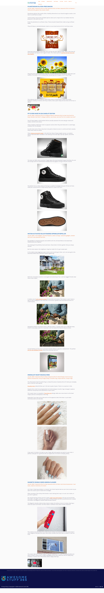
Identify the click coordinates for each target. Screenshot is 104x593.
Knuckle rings (31, 386)
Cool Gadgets (38, 235)
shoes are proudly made (37, 133)
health (47, 10)
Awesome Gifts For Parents (67, 8)
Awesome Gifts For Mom (54, 8)
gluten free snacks (40, 10)
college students (45, 117)
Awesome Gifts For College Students (44, 115)
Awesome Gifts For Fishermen (60, 572)
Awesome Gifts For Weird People (56, 376)
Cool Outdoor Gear (35, 573)
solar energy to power (41, 299)
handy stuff (37, 575)
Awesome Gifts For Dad (41, 8)
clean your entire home (56, 497)
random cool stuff (70, 117)
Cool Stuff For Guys (55, 573)
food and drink (31, 10)
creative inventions (36, 485)
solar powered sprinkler (39, 237)
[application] (52, 1)
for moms (43, 485)
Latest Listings (56, 235)
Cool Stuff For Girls (45, 573)
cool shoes (53, 117)
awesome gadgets (65, 235)
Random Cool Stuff (35, 117)
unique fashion (61, 378)
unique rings (69, 378)
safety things (44, 575)
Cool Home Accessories (66, 484)
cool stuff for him (61, 117)
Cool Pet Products (47, 235)
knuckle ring (53, 378)
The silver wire (48, 393)
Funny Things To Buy (44, 378)
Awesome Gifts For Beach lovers (43, 572)
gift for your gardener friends (35, 350)
